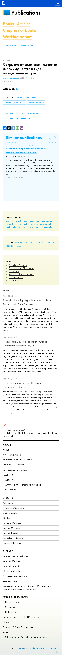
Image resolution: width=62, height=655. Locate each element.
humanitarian (11, 224)
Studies (8, 498)
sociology (22, 227)
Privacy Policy (41, 648)
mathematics (11, 227)
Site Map (52, 648)
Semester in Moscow (13, 537)
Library (6, 622)
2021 (53, 242)
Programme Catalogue (13, 507)
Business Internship (12, 542)
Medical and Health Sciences (21, 274)
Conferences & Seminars (15, 576)
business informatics (14, 221)
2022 (48, 242)
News (6, 290)
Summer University (12, 528)
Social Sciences (15, 280)
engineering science (43, 221)
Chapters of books (19, 30)
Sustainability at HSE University (17, 459)
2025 (32, 242)
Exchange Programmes (13, 523)
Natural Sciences (16, 277)
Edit (57, 652)
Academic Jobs (10, 581)
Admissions (8, 503)
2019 (13, 246)
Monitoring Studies (12, 571)
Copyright (30, 648)
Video (6, 632)
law (37, 224)
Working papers (17, 36)
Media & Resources (15, 597)
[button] (6, 142)
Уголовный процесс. (11, 78)
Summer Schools (11, 533)
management (45, 224)
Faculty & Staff (10, 474)
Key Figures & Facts (12, 454)
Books (8, 23)
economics (29, 221)
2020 (8, 246)
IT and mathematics (26, 224)
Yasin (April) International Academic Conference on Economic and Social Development (27, 587)
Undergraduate (10, 512)
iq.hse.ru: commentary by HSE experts (21, 617)
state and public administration (40, 227)
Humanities (14, 271)
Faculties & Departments (14, 464)
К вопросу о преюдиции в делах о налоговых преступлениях (26, 150)
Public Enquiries (10, 489)
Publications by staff (12, 602)
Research (9, 551)
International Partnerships (15, 469)
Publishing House (11, 612)
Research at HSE (26, 45)
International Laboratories (15, 556)
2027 (22, 242)
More (19, 246)
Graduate (7, 518)
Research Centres (11, 561)
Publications (25, 12)
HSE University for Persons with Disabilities (23, 484)
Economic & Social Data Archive (18, 627)
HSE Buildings (9, 479)
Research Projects (11, 566)
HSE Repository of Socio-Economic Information (25, 637)
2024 (37, 242)
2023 (43, 242)
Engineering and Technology (21, 268)
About (7, 444)
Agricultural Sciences (18, 265)
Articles (23, 23)
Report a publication (11, 45)
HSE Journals (9, 607)
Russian (19, 89)
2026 (27, 242)
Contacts (21, 648)
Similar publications (24, 137)
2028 (17, 242)
